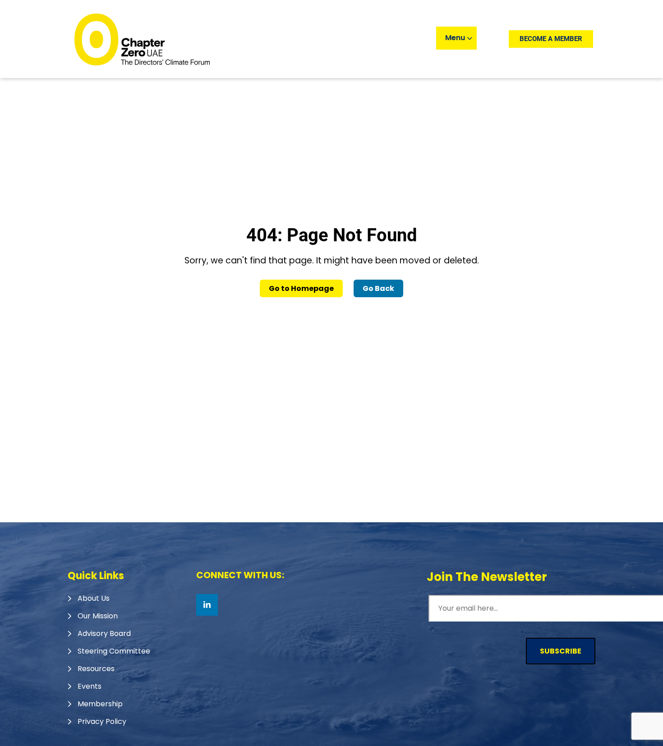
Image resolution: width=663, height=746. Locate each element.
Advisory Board (104, 633)
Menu (456, 37)
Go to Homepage (301, 288)
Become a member (551, 39)
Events (89, 686)
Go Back (378, 288)
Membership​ (100, 704)
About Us (94, 598)
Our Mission (98, 616)
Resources (96, 668)
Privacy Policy (102, 721)
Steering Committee (114, 651)
